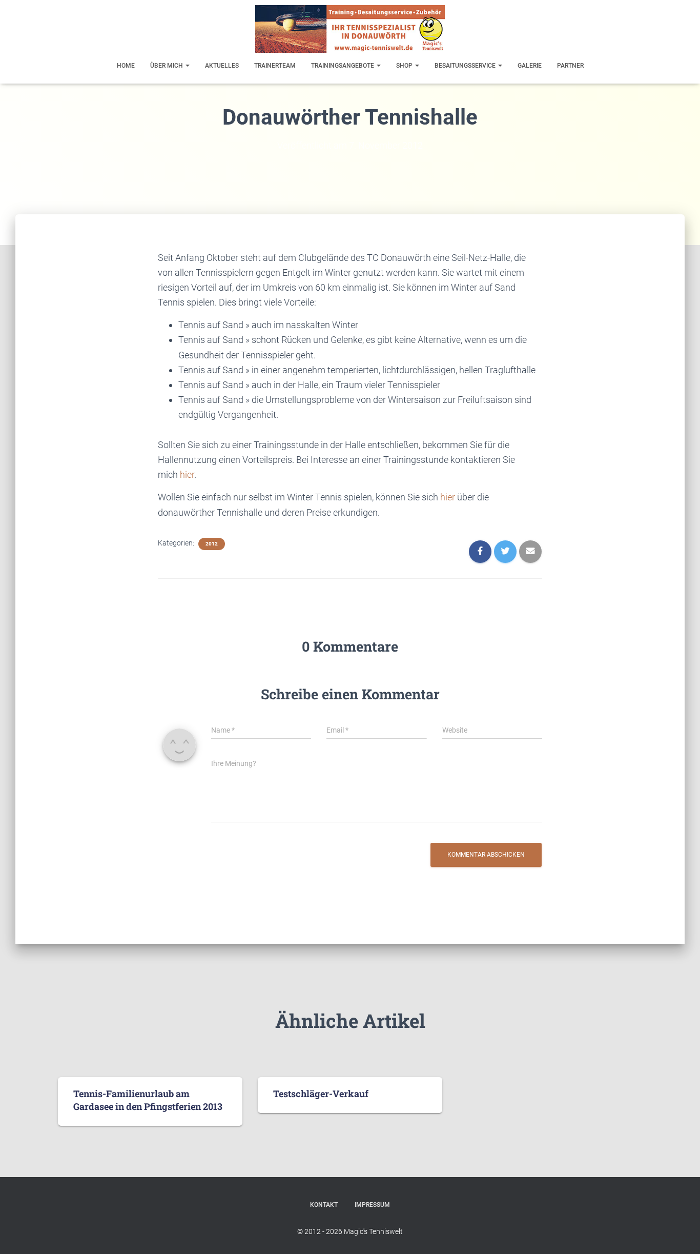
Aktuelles (222, 65)
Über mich (167, 65)
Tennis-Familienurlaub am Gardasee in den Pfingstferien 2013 (147, 1100)
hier (187, 474)
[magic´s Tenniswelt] (350, 29)
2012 (211, 544)
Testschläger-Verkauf (320, 1093)
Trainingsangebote (343, 65)
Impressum (372, 1204)
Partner (570, 65)
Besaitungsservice (466, 65)
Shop (405, 65)
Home (126, 65)
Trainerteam (275, 65)
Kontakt (324, 1204)
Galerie (530, 65)
